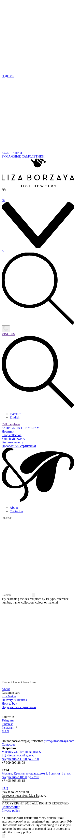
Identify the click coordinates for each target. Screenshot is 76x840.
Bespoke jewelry (12, 442)
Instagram (8, 727)
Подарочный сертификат (19, 446)
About (14, 507)
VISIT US (8, 334)
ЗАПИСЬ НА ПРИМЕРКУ (20, 428)
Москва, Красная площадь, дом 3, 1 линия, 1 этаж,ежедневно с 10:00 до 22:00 (36, 775)
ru (3, 250)
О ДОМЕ (8, 76)
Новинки (8, 431)
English (14, 417)
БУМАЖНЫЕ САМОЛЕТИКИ (23, 156)
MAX (5, 731)
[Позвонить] (6, 328)
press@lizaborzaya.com (59, 741)
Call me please (11, 424)
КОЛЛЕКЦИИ (12, 152)
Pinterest (7, 724)
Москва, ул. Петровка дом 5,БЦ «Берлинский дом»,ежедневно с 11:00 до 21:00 (21, 755)
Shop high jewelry (13, 438)
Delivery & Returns (14, 700)
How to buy (9, 703)
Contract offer (10, 807)
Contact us (16, 511)
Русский (15, 413)
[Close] (3, 836)
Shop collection (11, 435)
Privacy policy (11, 810)
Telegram (8, 720)
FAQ (5, 788)
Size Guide (9, 696)
